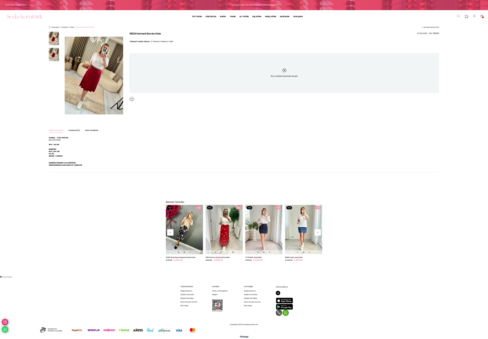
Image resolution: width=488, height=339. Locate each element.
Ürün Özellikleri (56, 130)
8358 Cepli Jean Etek (293, 257)
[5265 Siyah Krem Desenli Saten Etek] (184, 229)
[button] (178, 253)
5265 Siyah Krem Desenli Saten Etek (180, 257)
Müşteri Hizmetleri (187, 298)
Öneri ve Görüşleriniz (220, 291)
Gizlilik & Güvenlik (187, 295)
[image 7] (217, 306)
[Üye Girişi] (474, 16)
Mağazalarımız (186, 291)
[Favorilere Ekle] (131, 99)
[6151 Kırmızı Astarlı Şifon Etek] (224, 229)
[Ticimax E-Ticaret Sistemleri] (244, 337)
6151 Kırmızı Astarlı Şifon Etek (218, 257)
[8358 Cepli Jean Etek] (303, 229)
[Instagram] (278, 293)
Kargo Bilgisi (7, 277)
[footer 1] (115, 329)
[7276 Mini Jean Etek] (264, 229)
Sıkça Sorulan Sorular (188, 302)
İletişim (215, 295)
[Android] (284, 307)
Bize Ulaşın (184, 306)
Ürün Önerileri (91, 130)
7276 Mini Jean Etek (253, 257)
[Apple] (284, 300)
